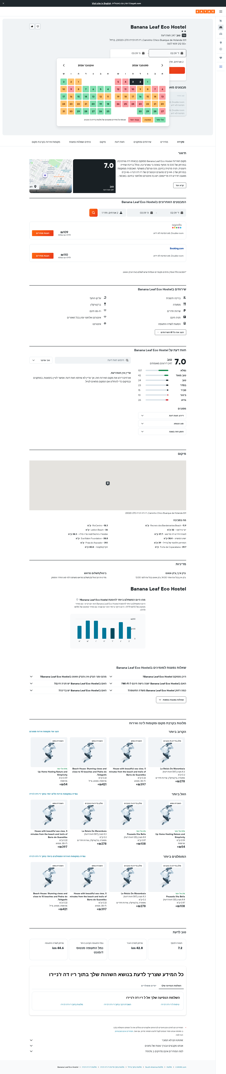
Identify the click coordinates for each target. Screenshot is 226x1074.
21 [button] (155, 103)
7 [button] (155, 89)
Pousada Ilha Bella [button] (136, 834)
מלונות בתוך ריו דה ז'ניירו (72, 1004)
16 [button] (140, 96)
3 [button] (133, 81)
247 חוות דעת (168, 35)
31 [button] (64, 111)
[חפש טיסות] (221, 21)
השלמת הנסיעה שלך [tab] (171, 985)
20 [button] (162, 103)
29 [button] (147, 111)
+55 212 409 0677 (176, 43)
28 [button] (155, 111)
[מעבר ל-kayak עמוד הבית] (205, 11)
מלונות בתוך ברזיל (135, 1067)
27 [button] (162, 111)
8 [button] (147, 89)
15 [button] (148, 96)
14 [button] (155, 96)
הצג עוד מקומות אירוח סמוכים (44, 731)
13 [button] (162, 96)
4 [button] (125, 81)
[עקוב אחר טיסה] (221, 49)
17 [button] (133, 96)
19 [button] (118, 96)
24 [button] (132, 103)
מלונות (169, 1067)
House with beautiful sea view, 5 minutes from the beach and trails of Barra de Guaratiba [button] (127, 771)
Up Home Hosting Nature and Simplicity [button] (52, 773)
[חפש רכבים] (221, 34)
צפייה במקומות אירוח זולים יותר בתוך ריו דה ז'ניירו (53, 793)
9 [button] (140, 89)
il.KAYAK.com (180, 1067)
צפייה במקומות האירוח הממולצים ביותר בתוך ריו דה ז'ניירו (57, 856)
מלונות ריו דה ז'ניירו (89, 1067)
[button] (3, 3)
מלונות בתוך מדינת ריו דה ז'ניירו (112, 1067)
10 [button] (133, 89)
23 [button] (140, 103)
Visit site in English (101, 3)
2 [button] (140, 81)
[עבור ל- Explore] (221, 42)
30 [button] (140, 111)
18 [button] (125, 96)
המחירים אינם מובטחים (124, 1031)
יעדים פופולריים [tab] (148, 985)
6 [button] (162, 89)
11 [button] (125, 89)
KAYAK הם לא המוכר (172, 1040)
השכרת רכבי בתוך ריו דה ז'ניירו (117, 1004)
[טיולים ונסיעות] (221, 58)
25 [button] (125, 103)
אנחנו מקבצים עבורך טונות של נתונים (164, 1045)
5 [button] (118, 81)
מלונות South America (154, 1067)
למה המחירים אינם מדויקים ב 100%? (164, 1051)
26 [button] (118, 103)
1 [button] (147, 81)
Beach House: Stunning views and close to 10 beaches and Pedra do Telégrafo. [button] (89, 771)
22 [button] (147, 103)
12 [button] (118, 89)
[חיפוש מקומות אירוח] (221, 27)
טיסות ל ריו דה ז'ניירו (170, 1004)
